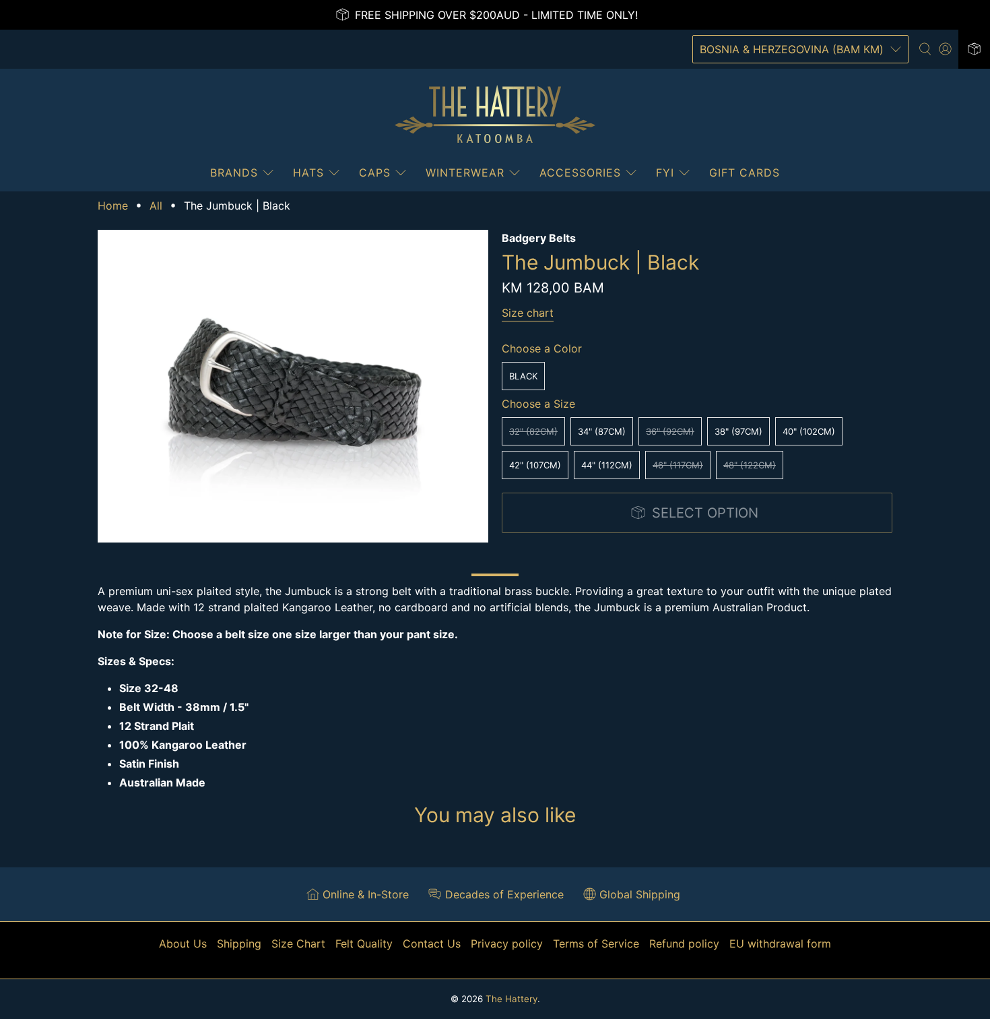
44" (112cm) (606, 465)
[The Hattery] (495, 114)
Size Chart (298, 943)
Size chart (528, 312)
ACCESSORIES (580, 172)
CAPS (375, 172)
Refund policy (684, 943)
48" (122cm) (749, 465)
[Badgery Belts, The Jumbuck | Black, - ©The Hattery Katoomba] (293, 386)
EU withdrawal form (780, 943)
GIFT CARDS (744, 172)
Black (523, 376)
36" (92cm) (670, 431)
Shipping (239, 943)
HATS (308, 172)
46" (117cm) (678, 465)
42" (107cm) (535, 465)
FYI (665, 172)
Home (113, 205)
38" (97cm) (738, 431)
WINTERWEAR (465, 172)
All (156, 205)
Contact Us (432, 943)
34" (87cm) (602, 431)
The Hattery (511, 998)
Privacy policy (507, 943)
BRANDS (234, 172)
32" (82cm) (533, 431)
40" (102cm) (809, 431)
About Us (183, 943)
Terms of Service (596, 943)
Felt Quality (364, 943)
